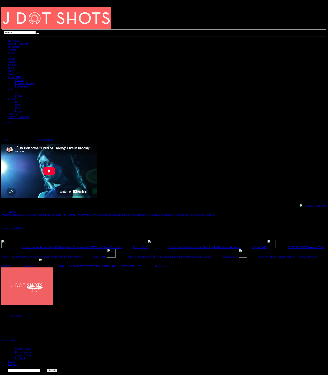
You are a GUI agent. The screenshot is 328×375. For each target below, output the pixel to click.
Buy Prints (14, 40)
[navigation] (164, 358)
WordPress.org (23, 348)
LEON (12, 211)
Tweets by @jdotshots (13, 228)
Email (11, 52)
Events (12, 74)
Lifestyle (13, 98)
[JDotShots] (313, 205)
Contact (12, 64)
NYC (18, 104)
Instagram (13, 46)
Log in (11, 361)
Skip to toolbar (9, 340)
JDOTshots (16, 315)
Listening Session (24, 83)
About (11, 61)
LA (17, 101)
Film (10, 89)
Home (11, 58)
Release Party (22, 86)
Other (18, 108)
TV (17, 92)
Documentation (23, 352)
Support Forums (23, 355)
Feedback (20, 358)
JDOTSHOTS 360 (18, 43)
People (18, 111)
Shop (11, 68)
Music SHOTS (16, 77)
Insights (12, 364)
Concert (19, 80)
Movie (18, 95)
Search (43, 370)
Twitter (12, 49)
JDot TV (13, 114)
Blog (10, 71)
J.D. (7, 139)
